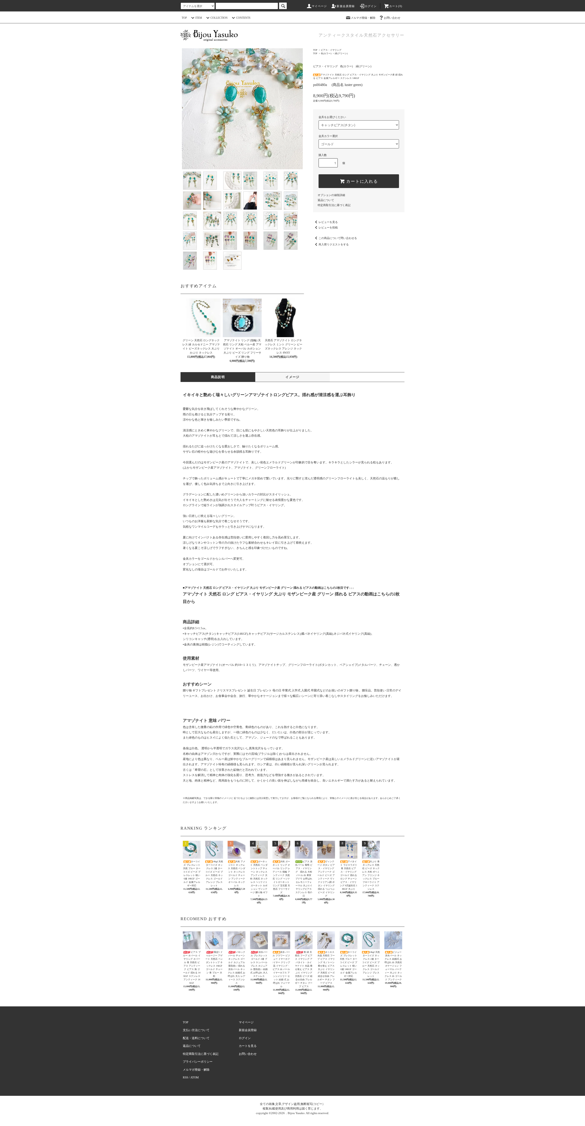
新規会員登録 (346, 6)
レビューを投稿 (328, 227)
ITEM (198, 17)
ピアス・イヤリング (331, 50)
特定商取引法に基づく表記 (334, 205)
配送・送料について (196, 1038)
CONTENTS (243, 17)
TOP (184, 17)
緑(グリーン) (341, 53)
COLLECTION (219, 17)
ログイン (371, 6)
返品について (326, 200)
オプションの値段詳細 (331, 195)
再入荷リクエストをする (334, 244)
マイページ (319, 6)
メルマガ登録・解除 (363, 17)
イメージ (292, 377)
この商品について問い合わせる (338, 238)
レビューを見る (328, 222)
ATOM (194, 1077)
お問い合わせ (392, 17)
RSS (185, 1077)
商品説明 (218, 377)
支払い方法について (196, 1030)
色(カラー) (326, 53)
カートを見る (248, 1046)
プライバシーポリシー (198, 1061)
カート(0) (395, 6)
